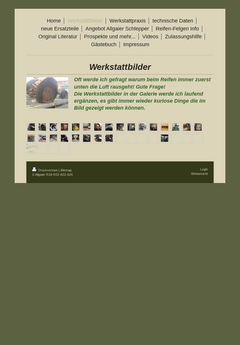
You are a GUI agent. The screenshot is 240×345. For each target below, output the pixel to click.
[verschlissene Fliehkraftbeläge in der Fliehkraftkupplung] (153, 127)
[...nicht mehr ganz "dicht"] (75, 138)
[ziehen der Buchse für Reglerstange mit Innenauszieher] (31, 127)
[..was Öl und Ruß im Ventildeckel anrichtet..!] (142, 127)
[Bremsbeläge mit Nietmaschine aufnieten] (187, 127)
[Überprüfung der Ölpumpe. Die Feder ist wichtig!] (86, 127)
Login (204, 169)
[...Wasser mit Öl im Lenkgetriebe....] (64, 127)
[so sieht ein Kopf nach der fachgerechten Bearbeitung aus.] (120, 127)
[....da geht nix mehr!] (109, 138)
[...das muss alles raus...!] (75, 127)
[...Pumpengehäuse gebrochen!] (98, 138)
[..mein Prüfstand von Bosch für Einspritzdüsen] (175, 127)
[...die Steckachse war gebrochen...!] (53, 138)
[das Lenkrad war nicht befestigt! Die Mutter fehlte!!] (53, 127)
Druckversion (48, 170)
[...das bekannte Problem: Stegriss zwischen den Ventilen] (109, 127)
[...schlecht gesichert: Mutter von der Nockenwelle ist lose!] (86, 138)
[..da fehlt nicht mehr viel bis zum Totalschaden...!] (31, 138)
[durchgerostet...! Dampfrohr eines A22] (164, 138)
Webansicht (199, 173)
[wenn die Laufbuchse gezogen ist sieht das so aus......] (42, 127)
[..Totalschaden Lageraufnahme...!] (64, 138)
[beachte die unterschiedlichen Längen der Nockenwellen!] (164, 127)
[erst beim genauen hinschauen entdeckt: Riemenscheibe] (31, 149)
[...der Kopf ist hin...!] (198, 127)
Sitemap (66, 170)
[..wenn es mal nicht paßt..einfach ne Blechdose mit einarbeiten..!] (42, 138)
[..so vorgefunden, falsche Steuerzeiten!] (131, 127)
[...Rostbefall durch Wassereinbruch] (98, 127)
